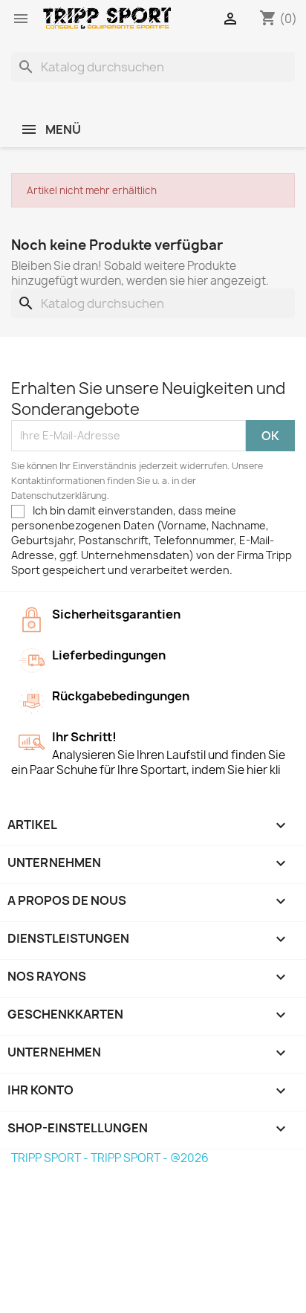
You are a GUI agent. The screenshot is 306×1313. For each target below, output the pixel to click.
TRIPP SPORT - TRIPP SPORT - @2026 (110, 1158)
